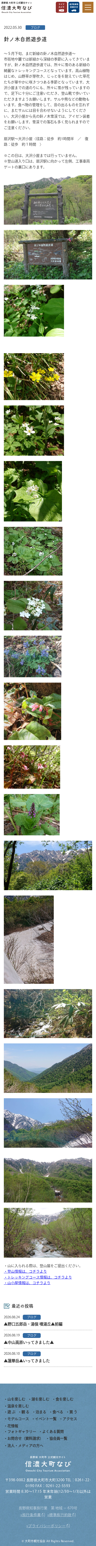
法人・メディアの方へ (25, 1445)
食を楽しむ (64, 1399)
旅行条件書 (31, 1515)
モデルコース (18, 1419)
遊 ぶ (11, 1412)
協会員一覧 (58, 1438)
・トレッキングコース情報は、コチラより (38, 1277)
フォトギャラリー (21, 1431)
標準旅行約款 (60, 1515)
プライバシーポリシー (47, 1526)
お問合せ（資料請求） (25, 1438)
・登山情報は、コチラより (25, 1271)
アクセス (70, 1419)
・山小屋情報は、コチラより (27, 1283)
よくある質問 (53, 1431)
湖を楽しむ (40, 1399)
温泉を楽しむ (18, 1406)
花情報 (12, 1426)
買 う (73, 1412)
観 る (25, 1412)
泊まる (41, 1412)
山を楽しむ (16, 1399)
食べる (57, 1412)
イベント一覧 (46, 1419)
